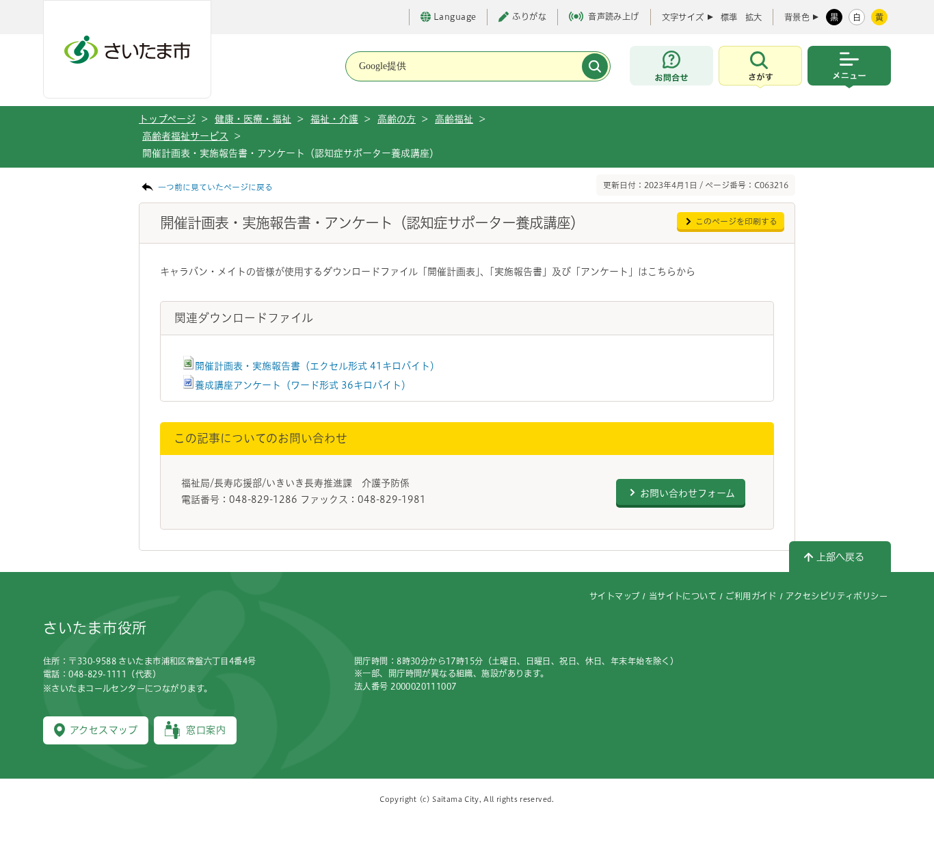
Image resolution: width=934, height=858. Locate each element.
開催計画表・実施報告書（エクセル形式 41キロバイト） (317, 366)
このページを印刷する (736, 221)
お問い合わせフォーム (687, 493)
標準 (729, 17)
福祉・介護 (334, 119)
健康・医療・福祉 (253, 119)
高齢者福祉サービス (185, 136)
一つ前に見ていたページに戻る (215, 187)
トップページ (167, 119)
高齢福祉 (454, 119)
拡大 (753, 17)
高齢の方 (396, 119)
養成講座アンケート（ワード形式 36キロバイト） (303, 385)
